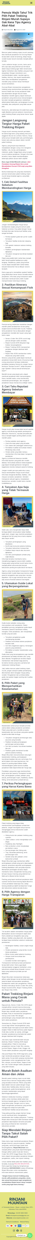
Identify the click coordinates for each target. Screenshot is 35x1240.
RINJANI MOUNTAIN (21, 1164)
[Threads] (21, 1230)
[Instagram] (14, 1230)
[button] (31, 2)
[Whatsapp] (30, 1235)
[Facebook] (17, 1230)
